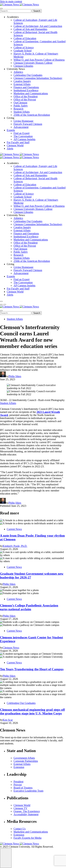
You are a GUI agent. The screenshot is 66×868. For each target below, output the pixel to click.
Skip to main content (11, 1)
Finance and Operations (26, 87)
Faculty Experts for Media (27, 837)
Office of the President (26, 96)
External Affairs (22, 84)
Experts (11, 130)
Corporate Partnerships (26, 761)
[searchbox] (15, 11)
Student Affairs (22, 111)
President (18, 781)
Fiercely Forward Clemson (28, 124)
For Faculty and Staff (18, 142)
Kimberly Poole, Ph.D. (15, 545)
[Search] (1, 301)
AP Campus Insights (24, 139)
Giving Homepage (23, 121)
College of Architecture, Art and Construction (38, 26)
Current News (14, 529)
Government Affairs (24, 757)
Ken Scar (8, 719)
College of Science (24, 47)
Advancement (21, 127)
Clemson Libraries (23, 65)
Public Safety (21, 105)
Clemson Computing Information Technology (38, 78)
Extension (19, 767)
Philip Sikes (14, 376)
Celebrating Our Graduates (28, 75)
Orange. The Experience (27, 811)
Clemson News (11, 647)
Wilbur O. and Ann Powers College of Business (39, 59)
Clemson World (15, 145)
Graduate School (22, 50)
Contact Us (20, 828)
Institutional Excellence (26, 90)
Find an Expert (21, 133)
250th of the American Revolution (32, 114)
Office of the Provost (25, 99)
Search (36, 11)
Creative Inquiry (22, 81)
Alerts (10, 148)
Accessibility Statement (26, 814)
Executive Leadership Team (28, 790)
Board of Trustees (23, 787)
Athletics (18, 72)
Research (18, 108)
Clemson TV (20, 808)
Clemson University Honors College (33, 62)
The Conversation (23, 136)
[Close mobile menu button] (1, 8)
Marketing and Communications (31, 93)
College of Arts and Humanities (30, 29)
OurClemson (20, 102)
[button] (1, 304)
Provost (18, 784)
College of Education (25, 38)
